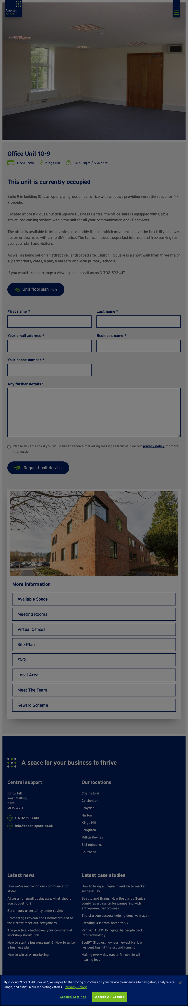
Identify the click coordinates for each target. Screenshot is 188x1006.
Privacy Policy (76, 987)
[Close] (180, 982)
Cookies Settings (73, 997)
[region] (94, 990)
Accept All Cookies (109, 997)
